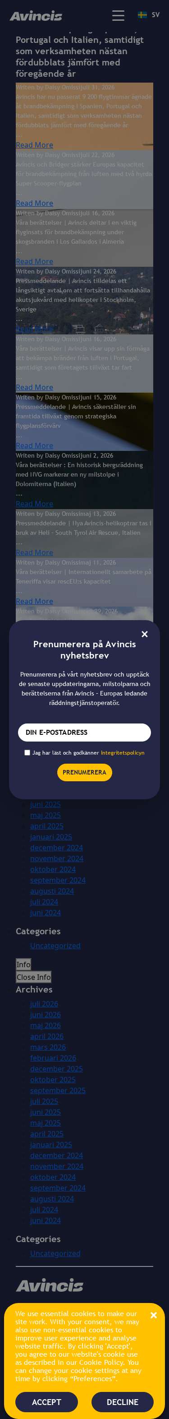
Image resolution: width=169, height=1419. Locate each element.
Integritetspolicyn (123, 753)
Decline (122, 1402)
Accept (46, 1402)
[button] (153, 1314)
